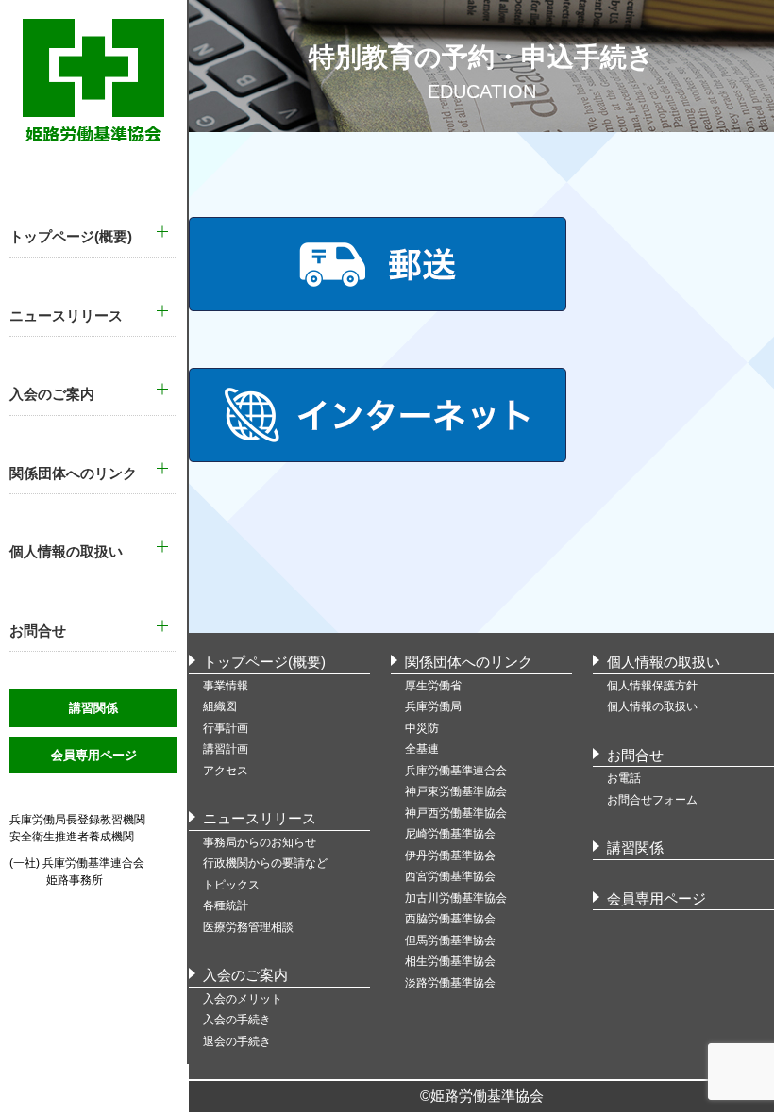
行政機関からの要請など (265, 863)
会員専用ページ (94, 755)
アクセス (225, 770)
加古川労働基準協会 (456, 898)
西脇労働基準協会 (450, 918)
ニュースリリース (259, 818)
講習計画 (225, 749)
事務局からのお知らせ (259, 842)
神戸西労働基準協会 (456, 813)
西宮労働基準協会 (450, 876)
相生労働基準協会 (450, 961)
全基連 (422, 749)
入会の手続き (237, 1019)
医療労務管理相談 (248, 927)
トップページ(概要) (264, 662)
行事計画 (225, 728)
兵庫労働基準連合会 (456, 770)
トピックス (231, 884)
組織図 (220, 706)
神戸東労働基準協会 (456, 791)
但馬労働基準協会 (450, 940)
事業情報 (225, 685)
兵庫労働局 (433, 706)
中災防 (422, 728)
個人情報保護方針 (652, 685)
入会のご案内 (245, 975)
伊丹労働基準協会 (450, 855)
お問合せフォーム (652, 799)
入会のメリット (242, 998)
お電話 (624, 778)
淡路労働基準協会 (450, 982)
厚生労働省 (433, 685)
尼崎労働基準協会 (450, 833)
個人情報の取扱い (663, 662)
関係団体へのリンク (468, 662)
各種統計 (225, 905)
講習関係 (93, 708)
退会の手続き (237, 1041)
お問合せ (635, 755)
